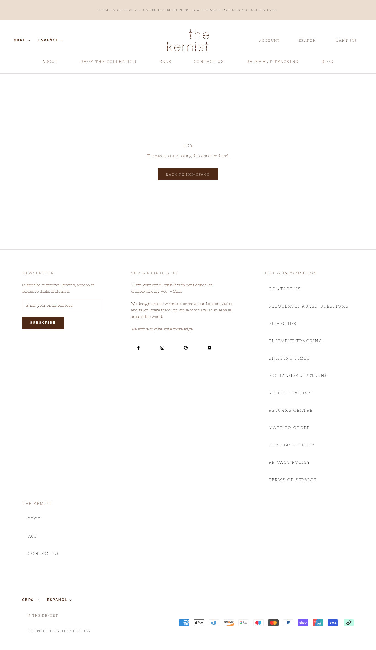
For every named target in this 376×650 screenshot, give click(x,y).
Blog (327, 64)
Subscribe (43, 323)
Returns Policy (290, 393)
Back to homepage (188, 174)
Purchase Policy (292, 445)
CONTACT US (209, 64)
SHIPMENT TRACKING (273, 64)
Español (48, 40)
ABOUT (50, 64)
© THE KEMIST (43, 615)
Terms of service (292, 480)
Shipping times (289, 358)
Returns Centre (290, 410)
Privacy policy (289, 462)
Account (269, 40)
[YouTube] (209, 347)
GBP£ (20, 40)
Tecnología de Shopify (59, 631)
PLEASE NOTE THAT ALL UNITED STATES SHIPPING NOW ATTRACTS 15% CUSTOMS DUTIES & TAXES (188, 10)
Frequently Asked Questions (308, 306)
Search (307, 40)
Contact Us (285, 289)
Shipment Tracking (295, 341)
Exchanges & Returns (298, 375)
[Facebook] (138, 347)
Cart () (346, 40)
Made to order (289, 427)
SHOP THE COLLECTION (109, 62)
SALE (165, 64)
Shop (34, 519)
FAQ (32, 536)
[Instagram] (162, 347)
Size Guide (282, 323)
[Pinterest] (185, 347)
